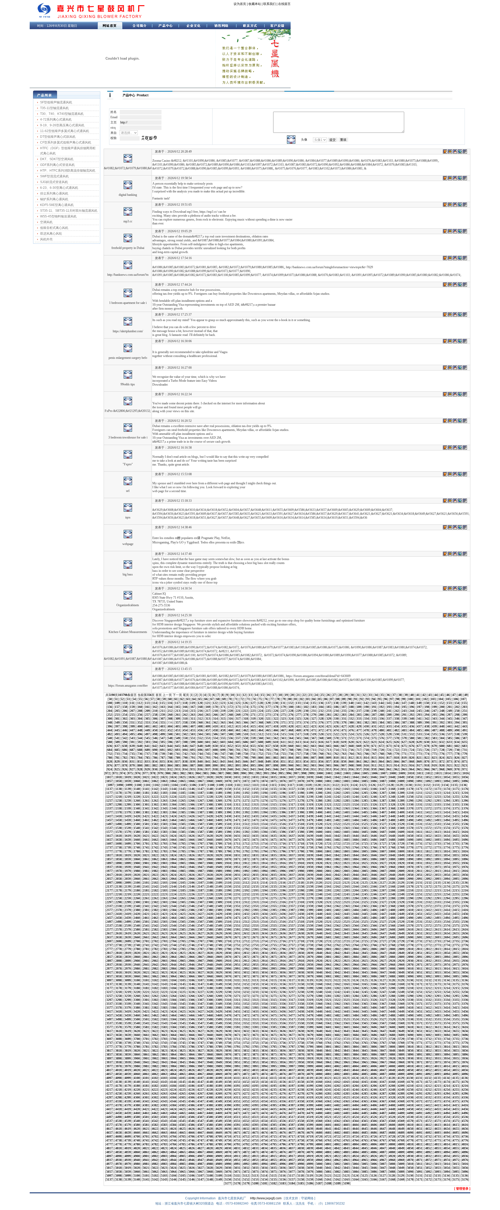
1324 (355, 804)
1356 (282, 808)
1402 (337, 812)
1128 (390, 785)
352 (140, 722)
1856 (465, 855)
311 (192, 718)
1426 (191, 816)
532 (411, 734)
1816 (465, 851)
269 (238, 715)
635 (464, 742)
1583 (164, 832)
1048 (392, 777)
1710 (228, 843)
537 (449, 734)
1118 (300, 785)
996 (288, 773)
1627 (200, 836)
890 (215, 765)
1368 (392, 808)
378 (336, 722)
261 (177, 715)
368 (260, 722)
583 (434, 738)
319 (253, 718)
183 (313, 707)
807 (313, 758)
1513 (255, 824)
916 (411, 765)
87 (331, 699)
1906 (191, 863)
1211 (419, 793)
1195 (273, 793)
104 (440, 699)
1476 (282, 820)
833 (147, 761)
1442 (337, 816)
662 (306, 746)
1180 (137, 793)
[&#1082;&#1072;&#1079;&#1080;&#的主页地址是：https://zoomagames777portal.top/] (460, 151)
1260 (137, 801)
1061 (146, 781)
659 (283, 746)
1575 (456, 828)
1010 (411, 773)
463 (253, 730)
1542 (155, 828)
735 (132, 754)
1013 (438, 773)
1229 (219, 797)
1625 (182, 836)
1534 (446, 824)
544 (140, 738)
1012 (429, 773)
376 (321, 722)
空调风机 (46, 222)
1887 (383, 859)
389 (419, 722)
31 (358, 695)
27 (334, 695)
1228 (210, 797)
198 (426, 707)
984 (198, 773)
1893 (437, 859)
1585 (182, 832)
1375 (456, 808)
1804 (355, 851)
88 (337, 699)
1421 (146, 816)
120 (200, 703)
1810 (410, 851)
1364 (355, 808)
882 (155, 765)
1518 (301, 824)
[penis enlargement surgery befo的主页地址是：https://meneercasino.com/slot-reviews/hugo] (460, 341)
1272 (246, 801)
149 (419, 703)
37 (394, 695)
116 (169, 703)
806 (306, 758)
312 (200, 718)
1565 (364, 828)
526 (366, 734)
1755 (273, 847)
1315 (273, 804)
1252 (428, 797)
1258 (118, 801)
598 (185, 742)
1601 (328, 832)
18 (280, 695)
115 (162, 703)
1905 (182, 863)
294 (426, 715)
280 (321, 715)
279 (313, 715)
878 (124, 765)
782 (124, 758)
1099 (129, 785)
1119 (308, 785)
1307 (200, 804)
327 (313, 718)
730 (457, 750)
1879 (310, 859)
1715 (273, 843)
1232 (246, 797)
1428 (210, 816)
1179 (127, 793)
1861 (146, 859)
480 (381, 730)
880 (140, 765)
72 (241, 699)
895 (253, 765)
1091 (419, 781)
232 (321, 711)
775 (434, 754)
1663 (164, 840)
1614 (446, 832)
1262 (155, 801)
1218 (118, 797)
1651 (419, 836)
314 (215, 718)
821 (419, 758)
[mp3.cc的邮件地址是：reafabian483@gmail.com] (450, 204)
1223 (164, 797)
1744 (173, 847)
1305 (182, 804)
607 (253, 742)
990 (243, 773)
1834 (264, 855)
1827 (200, 855)
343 (434, 718)
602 (215, 742)
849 (268, 761)
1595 (273, 832)
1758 (301, 847)
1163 (346, 789)
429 (359, 726)
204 (109, 711)
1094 (446, 781)
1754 (264, 847)
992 (258, 773)
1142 (155, 789)
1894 (446, 859)
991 (251, 773)
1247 (383, 797)
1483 (346, 820)
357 (177, 722)
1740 (137, 847)
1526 (374, 824)
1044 (355, 777)
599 (192, 742)
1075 (273, 781)
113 (147, 703)
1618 (118, 836)
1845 (364, 855)
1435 (273, 816)
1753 (255, 847)
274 (275, 715)
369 (268, 722)
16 (268, 695)
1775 (456, 847)
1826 (191, 855)
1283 (346, 801)
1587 (200, 832)
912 (381, 765)
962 (396, 769)
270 (245, 715)
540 (109, 738)
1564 (355, 828)
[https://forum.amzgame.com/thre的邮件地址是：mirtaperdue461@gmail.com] (450, 669)
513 (268, 734)
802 (275, 758)
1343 (164, 808)
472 (321, 730)
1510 (228, 824)
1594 (264, 832)
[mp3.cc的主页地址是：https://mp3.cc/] (460, 204)
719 (374, 750)
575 (374, 738)
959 (374, 769)
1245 (364, 797)
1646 (374, 836)
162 (155, 707)
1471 (237, 820)
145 (388, 703)
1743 (164, 847)
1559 (310, 828)
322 (275, 718)
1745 (182, 847)
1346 (191, 808)
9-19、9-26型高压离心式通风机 (62, 125)
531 (404, 734)
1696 (465, 840)
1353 (255, 808)
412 (230, 726)
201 (449, 707)
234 (336, 711)
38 (400, 695)
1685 (364, 840)
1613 (437, 832)
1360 (319, 808)
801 (268, 758)
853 (298, 761)
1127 (381, 785)
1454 (446, 816)
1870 (228, 859)
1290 (410, 801)
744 (200, 754)
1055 (456, 777)
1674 (264, 840)
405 (177, 726)
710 (306, 750)
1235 (273, 797)
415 (253, 726)
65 (200, 699)
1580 (137, 832)
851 (283, 761)
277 (298, 715)
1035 (273, 777)
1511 (237, 824)
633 (449, 742)
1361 (328, 808)
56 (146, 699)
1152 (246, 789)
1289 (401, 801)
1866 (191, 859)
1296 (465, 801)
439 (434, 726)
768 (381, 754)
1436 (282, 816)
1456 (465, 816)
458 (215, 730)
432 (381, 726)
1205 (364, 793)
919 (434, 765)
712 (321, 750)
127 (253, 703)
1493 (437, 820)
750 (245, 754)
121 (207, 703)
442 (457, 726)
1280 (319, 801)
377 (328, 722)
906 (336, 765)
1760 (319, 847)
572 (351, 738)
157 (117, 707)
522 (336, 734)
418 (275, 726)
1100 (138, 785)
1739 (127, 847)
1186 (191, 793)
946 (275, 769)
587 (464, 738)
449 (147, 730)
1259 (127, 801)
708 (291, 750)
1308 (210, 804)
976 (137, 773)
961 (389, 769)
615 (313, 742)
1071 (237, 781)
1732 (428, 843)
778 (457, 754)
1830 (228, 855)
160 (140, 707)
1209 (401, 793)
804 (291, 758)
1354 (264, 808)
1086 (374, 781)
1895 (456, 859)
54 (134, 699)
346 (457, 718)
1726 (374, 843)
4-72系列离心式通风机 (56, 119)
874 (457, 761)
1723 (346, 843)
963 (404, 769)
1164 (355, 789)
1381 (146, 812)
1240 (319, 797)
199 (434, 707)
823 (434, 758)
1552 (246, 828)
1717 (292, 843)
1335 (456, 804)
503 (192, 734)
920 (442, 765)
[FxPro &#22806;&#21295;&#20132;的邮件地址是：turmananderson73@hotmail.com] (450, 394)
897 (268, 765)
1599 (310, 832)
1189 (219, 793)
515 (283, 734)
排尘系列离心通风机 (54, 193)
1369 (401, 808)
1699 (127, 843)
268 (230, 715)
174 (245, 707)
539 (464, 734)
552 (200, 738)
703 (253, 750)
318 (245, 718)
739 (162, 754)
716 (351, 750)
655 (253, 746)
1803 (346, 851)
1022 (155, 777)
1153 (255, 789)
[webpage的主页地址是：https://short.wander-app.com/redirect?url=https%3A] (460, 527)
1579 (127, 832)
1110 (229, 785)
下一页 (177, 695)
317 (238, 718)
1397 (292, 812)
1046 (374, 777)
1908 (210, 863)
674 (396, 746)
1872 (246, 859)
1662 (155, 840)
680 (442, 746)
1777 (109, 851)
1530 (410, 824)
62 (182, 699)
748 (230, 754)
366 (245, 722)
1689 (401, 840)
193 (389, 707)
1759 (310, 847)
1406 (374, 812)
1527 (383, 824)
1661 (146, 840)
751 (253, 754)
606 (245, 742)
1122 (336, 785)
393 (449, 722)
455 (192, 730)
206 (124, 711)
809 (328, 758)
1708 (210, 843)
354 (155, 722)
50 (110, 699)
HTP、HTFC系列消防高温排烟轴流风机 (67, 170)
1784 (173, 851)
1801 (328, 851)
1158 (301, 789)
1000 (320, 773)
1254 (446, 797)
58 (158, 699)
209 (147, 711)
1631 (237, 836)
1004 (356, 773)
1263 (164, 801)
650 (215, 746)
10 (232, 695)
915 (404, 765)
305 (147, 718)
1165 (364, 789)
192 (381, 707)
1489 (401, 820)
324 (291, 718)
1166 (374, 789)
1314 (264, 804)
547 (162, 738)
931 (162, 769)
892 (230, 765)
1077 (292, 781)
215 (192, 711)
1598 (301, 832)
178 (275, 707)
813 (359, 758)
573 (359, 738)
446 (124, 730)
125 (237, 703)
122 (215, 703)
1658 (118, 840)
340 (411, 718)
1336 (465, 804)
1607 (383, 832)
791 (192, 758)
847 (253, 761)
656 (260, 746)
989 (236, 773)
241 (389, 711)
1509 (219, 824)
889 (207, 765)
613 (298, 742)
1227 (200, 797)
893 (238, 765)
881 (147, 765)
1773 (437, 847)
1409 (401, 812)
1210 (410, 793)
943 (253, 769)
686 (124, 750)
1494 (446, 820)
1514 (264, 824)
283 (343, 715)
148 (411, 703)
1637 (292, 836)
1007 (383, 773)
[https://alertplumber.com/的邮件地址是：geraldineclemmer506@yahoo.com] (450, 314)
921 (449, 765)
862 (366, 761)
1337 (109, 808)
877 (117, 765)
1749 (219, 847)
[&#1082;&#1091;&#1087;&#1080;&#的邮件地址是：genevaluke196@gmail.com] (450, 642)
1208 (392, 793)
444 (109, 730)
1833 (255, 855)
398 (124, 726)
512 (260, 734)
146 (396, 703)
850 (275, 761)
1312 (246, 804)
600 (200, 742)
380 (351, 722)
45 (441, 695)
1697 (109, 843)
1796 (282, 851)
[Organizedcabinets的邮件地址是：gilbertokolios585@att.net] (450, 588)
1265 (182, 801)
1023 (164, 777)
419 (283, 726)
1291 (419, 801)
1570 (410, 828)
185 (328, 707)
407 (192, 726)
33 (370, 695)
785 (147, 758)
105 (448, 699)
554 (215, 738)
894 (245, 765)
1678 (301, 840)
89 (343, 699)
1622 (155, 836)
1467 (200, 820)
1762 (337, 847)
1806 (374, 851)
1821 (146, 855)
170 (215, 707)
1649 (401, 836)
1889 (401, 859)
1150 (228, 789)
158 (124, 707)
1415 (456, 812)
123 (222, 703)
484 (411, 730)
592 (140, 742)
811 (343, 758)
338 (396, 718)
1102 (156, 785)
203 (464, 707)
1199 (310, 793)
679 (434, 746)
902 (306, 765)
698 (215, 750)
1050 (410, 777)
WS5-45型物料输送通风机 (58, 216)
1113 (255, 785)
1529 (401, 824)
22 (304, 695)
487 (434, 730)
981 (175, 773)
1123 (345, 785)
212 (170, 711)
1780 (137, 851)
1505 (182, 824)
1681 (328, 840)
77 (271, 699)
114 (154, 703)
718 (366, 750)
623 (374, 742)
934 (185, 769)
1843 (346, 855)
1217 (109, 797)
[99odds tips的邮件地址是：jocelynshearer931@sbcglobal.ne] (450, 367)
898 (275, 765)
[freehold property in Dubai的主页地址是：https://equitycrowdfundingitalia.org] (460, 231)
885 (177, 765)
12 (244, 695)
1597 (292, 832)
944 (260, 769)
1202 (337, 793)
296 (442, 715)
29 (346, 695)
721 (389, 750)
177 (268, 707)
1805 (364, 851)
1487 (383, 820)
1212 (428, 793)
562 (275, 738)
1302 (155, 804)
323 (283, 718)
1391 (237, 812)
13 (250, 695)
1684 (355, 840)
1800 (319, 851)
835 (162, 761)
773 (419, 754)
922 (457, 765)
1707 (200, 843)
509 (238, 734)
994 (273, 773)
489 (449, 730)
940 (230, 769)
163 (162, 707)
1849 (401, 855)
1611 (419, 832)
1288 (392, 801)
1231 (237, 797)
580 (411, 738)
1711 (237, 843)
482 (396, 730)
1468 (210, 820)
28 (340, 695)
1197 (292, 793)
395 (464, 722)
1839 (310, 855)
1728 (392, 843)
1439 (310, 816)
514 (275, 734)
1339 (127, 808)
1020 (137, 777)
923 (464, 765)
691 (162, 750)
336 (381, 718)
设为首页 (240, 4)
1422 (155, 816)
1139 (127, 789)
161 (147, 707)
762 (336, 754)
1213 (437, 793)
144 (381, 703)
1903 (164, 863)
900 (291, 765)
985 (205, 773)
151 (434, 703)
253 (117, 715)
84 (313, 699)
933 (177, 769)
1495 (456, 820)
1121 (326, 785)
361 (207, 722)
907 (343, 765)
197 (419, 707)
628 (411, 742)
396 (109, 726)
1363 (346, 808)
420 (291, 726)
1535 (456, 824)
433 (389, 726)
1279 (310, 801)
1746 (191, 847)
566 (306, 738)
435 (404, 726)
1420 (137, 816)
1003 (347, 773)
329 (328, 718)
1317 (292, 804)
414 (245, 726)
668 (351, 746)
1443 (346, 816)
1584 (173, 832)
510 (245, 734)
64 (194, 699)
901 (298, 765)
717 (359, 750)
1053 (437, 777)
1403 (346, 812)
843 (223, 761)
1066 (191, 781)
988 (228, 773)
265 (207, 715)
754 (275, 754)
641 (147, 746)
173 (238, 707)
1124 (354, 785)
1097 (111, 785)
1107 (202, 785)
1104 (174, 785)
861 (359, 761)
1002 (338, 773)
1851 (419, 855)
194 (396, 707)
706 (275, 750)
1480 (319, 820)
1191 (237, 793)
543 (132, 738)
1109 (220, 785)
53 (128, 699)
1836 (282, 855)
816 (381, 758)
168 (200, 707)
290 (396, 715)
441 (449, 726)
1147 (200, 789)
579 (404, 738)
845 (238, 761)
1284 (355, 801)
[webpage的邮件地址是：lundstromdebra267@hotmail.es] (450, 527)
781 (117, 758)
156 (109, 707)
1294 (446, 801)
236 (351, 711)
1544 (173, 828)
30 (352, 695)
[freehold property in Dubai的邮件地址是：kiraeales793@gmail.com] (450, 231)
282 (336, 715)
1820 (137, 855)
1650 (410, 836)
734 (124, 754)
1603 (346, 832)
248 (442, 711)
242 (396, 711)
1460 (137, 820)
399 (132, 726)
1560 (319, 828)
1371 (419, 808)
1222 (155, 797)
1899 (127, 863)
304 (140, 718)
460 (230, 730)
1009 (402, 773)
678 (426, 746)
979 (160, 773)
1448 (392, 816)
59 (164, 699)
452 (170, 730)
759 (313, 754)
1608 (392, 832)
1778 (118, 851)
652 (230, 746)
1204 (355, 793)
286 (366, 715)
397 (117, 726)
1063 (164, 781)
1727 (383, 843)
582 (426, 738)
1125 (363, 785)
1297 (109, 804)
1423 (164, 816)
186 (336, 707)
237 (359, 711)
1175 (456, 789)
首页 (158, 695)
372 (291, 722)
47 (453, 695)
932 (170, 769)
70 (230, 699)
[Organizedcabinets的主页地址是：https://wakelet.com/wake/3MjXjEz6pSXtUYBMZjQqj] (460, 588)
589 (117, 742)
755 (283, 754)
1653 (437, 836)
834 (155, 761)
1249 (401, 797)
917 (419, 765)
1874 (264, 859)
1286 (374, 801)
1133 (436, 785)
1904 (173, 863)
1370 (410, 808)
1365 (364, 808)
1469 (219, 820)
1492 (428, 820)
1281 (328, 801)
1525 (364, 824)
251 (464, 711)
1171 (419, 789)
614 (306, 742)
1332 (428, 804)
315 (223, 718)
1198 (301, 793)
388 (411, 722)
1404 (355, 812)
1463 (164, 820)
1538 (118, 828)
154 (456, 703)
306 (155, 718)
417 (268, 726)
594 (155, 742)
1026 (191, 777)
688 (140, 750)
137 (328, 703)
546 (155, 738)
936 (200, 769)
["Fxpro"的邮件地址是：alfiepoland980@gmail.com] (450, 447)
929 (147, 769)
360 (200, 722)
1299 (127, 804)
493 (117, 734)
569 (328, 738)
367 (253, 722)
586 (457, 738)
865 (389, 761)
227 (283, 711)
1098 (120, 785)
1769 (401, 847)
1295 (456, 801)
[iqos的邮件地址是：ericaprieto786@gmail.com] (450, 501)
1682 (337, 840)
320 (260, 718)
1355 (273, 808)
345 (449, 718)
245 (419, 711)
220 (230, 711)
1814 (446, 851)
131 (283, 703)
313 (207, 718)
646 (185, 746)
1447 (383, 816)
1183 (164, 793)
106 (455, 699)
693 (177, 750)
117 (177, 703)
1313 (255, 804)
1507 (200, 824)
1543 (164, 828)
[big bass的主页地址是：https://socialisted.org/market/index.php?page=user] (460, 554)
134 (305, 703)
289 (389, 715)
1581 (146, 832)
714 (336, 750)
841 (207, 761)
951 (313, 769)
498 (155, 734)
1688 (392, 840)
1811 (419, 851)
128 (260, 703)
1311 (237, 804)
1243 (346, 797)
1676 (282, 840)
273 (268, 715)
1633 (255, 836)
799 (253, 758)
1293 (437, 801)
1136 (463, 785)
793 (207, 758)
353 (147, 722)
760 (321, 754)
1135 (454, 785)
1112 (246, 785)
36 (388, 695)
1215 (456, 793)
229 (298, 711)
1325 (364, 804)
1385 (182, 812)
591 (132, 742)
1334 (446, 804)
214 (185, 711)
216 (200, 711)
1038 (301, 777)
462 (245, 730)
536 (442, 734)
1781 (146, 851)
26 (328, 695)
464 (260, 730)
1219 (127, 797)
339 (404, 718)
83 (307, 699)
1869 (219, 859)
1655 (456, 836)
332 (351, 718)
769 (389, 754)
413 (238, 726)
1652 (428, 836)
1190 (228, 793)
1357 (292, 808)
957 (359, 769)
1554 (264, 828)
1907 (200, 863)
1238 (301, 797)
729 (449, 750)
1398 (301, 812)
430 (366, 726)
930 (155, 769)
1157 (292, 789)
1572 (428, 828)
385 (389, 722)
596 (170, 742)
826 (457, 758)
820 (411, 758)
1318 (301, 804)
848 (260, 761)
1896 (465, 859)
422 (306, 726)
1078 (301, 781)
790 (185, 758)
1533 (437, 824)
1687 (383, 840)
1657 (109, 840)
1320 (319, 804)
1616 (465, 832)
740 (170, 754)
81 (295, 699)
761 (328, 754)
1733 (437, 843)
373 (298, 722)
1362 (337, 808)
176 (260, 707)
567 (313, 738)
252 (109, 715)
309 (177, 718)
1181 (146, 793)
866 (396, 761)
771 (404, 754)
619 (343, 742)
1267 (200, 801)
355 (162, 722)
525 (359, 734)
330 (336, 718)
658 (275, 746)
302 (124, 718)
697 (207, 750)
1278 (301, 801)
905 (328, 765)
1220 (137, 797)
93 (367, 699)
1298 (118, 804)
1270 (228, 801)
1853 (437, 855)
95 (379, 699)
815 (374, 758)
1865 (182, 859)
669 (359, 746)
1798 (301, 851)
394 (457, 722)
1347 (200, 808)
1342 (155, 808)
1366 (374, 808)
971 (464, 769)
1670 (228, 840)
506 (215, 734)
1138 (118, 789)
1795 (273, 851)
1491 (419, 820)
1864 (173, 859)
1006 (374, 773)
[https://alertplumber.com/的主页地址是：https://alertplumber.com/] (460, 314)
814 (366, 758)
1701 (146, 843)
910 (366, 765)
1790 (228, 851)
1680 (319, 840)
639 (132, 746)
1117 (291, 785)
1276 (282, 801)
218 (215, 711)
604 (230, 742)
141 (358, 703)
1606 (374, 832)
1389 (219, 812)
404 (170, 726)
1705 (182, 843)
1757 (292, 847)
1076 (282, 781)
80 (289, 699)
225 (268, 711)
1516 (282, 824)
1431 (237, 816)
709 (298, 750)
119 (192, 703)
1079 (310, 781)
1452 (428, 816)
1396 (282, 812)
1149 (219, 789)
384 (381, 722)
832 (140, 761)
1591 (237, 832)
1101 (147, 785)
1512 (246, 824)
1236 (282, 797)
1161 (328, 789)
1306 (191, 804)
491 (464, 730)
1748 (210, 847)
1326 (374, 804)
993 (266, 773)
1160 (319, 789)
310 (185, 718)
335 (374, 718)
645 (177, 746)
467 (283, 730)
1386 (191, 812)
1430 (228, 816)
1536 (465, 824)
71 (236, 699)
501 (177, 734)
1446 (374, 816)
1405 (364, 812)
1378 (118, 812)
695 (192, 750)
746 (215, 754)
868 (411, 761)
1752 (246, 847)
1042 (337, 777)
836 (170, 761)
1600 (319, 832)
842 (215, 761)
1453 (437, 816)
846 (245, 761)
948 (291, 769)
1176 (465, 789)
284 (351, 715)
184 (321, 707)
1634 (264, 836)
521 (328, 734)
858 (336, 761)
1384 (173, 812)
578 (396, 738)
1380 (137, 812)
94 (373, 699)
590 (124, 742)
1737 (109, 847)
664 (321, 746)
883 (162, 765)
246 (426, 711)
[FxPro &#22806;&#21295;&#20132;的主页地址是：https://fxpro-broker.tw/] (460, 394)
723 (404, 750)
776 (442, 754)
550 (185, 738)
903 (313, 765)
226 (275, 711)
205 (117, 711)
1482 (337, 820)
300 (109, 718)
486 (426, 730)
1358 (301, 808)
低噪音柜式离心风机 (54, 228)
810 (336, 758)
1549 (219, 828)
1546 (191, 828)
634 (457, 742)
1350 (228, 808)
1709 (219, 843)
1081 (328, 781)
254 (124, 715)
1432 (246, 816)
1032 (246, 777)
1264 (173, 801)
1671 (237, 840)
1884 (355, 859)
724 (411, 750)
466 (275, 730)
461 (238, 730)
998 (304, 773)
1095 (456, 781)
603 (223, 742)
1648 (392, 836)
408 (200, 726)
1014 (447, 773)
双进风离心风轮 (51, 233)
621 (359, 742)
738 (155, 754)
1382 (155, 812)
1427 (200, 816)
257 (147, 715)
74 (253, 699)
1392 (246, 812)
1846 (374, 855)
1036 (282, 777)
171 (223, 707)
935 (192, 769)
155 (464, 703)
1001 (329, 773)
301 (117, 718)
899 (283, 765)
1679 (310, 840)
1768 (392, 847)
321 (268, 718)
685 (117, 750)
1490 (410, 820)
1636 (282, 836)
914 (396, 765)
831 (132, 761)
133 (298, 703)
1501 (146, 824)
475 (343, 730)
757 (298, 754)
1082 (337, 781)
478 (366, 730)
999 (311, 773)
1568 (392, 828)
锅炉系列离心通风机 (54, 199)
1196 (282, 793)
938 (215, 769)
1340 (137, 808)
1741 (146, 847)
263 (192, 715)
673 (389, 746)
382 (366, 722)
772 (411, 754)
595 (162, 742)
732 (109, 754)
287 (374, 715)
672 (381, 746)
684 (109, 750)
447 (132, 730)
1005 (365, 773)
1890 (410, 859)
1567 (383, 828)
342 (426, 718)
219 (223, 711)
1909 (219, 863)
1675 (273, 840)
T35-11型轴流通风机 (54, 108)
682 (457, 746)
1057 (109, 781)
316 (230, 718)
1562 (337, 828)
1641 (328, 836)
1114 (264, 785)
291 (404, 715)
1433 (255, 816)
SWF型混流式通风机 (54, 176)
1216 (465, 793)
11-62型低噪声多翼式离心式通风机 (64, 131)
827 (464, 758)
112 (139, 703)
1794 (264, 851)
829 (117, 761)
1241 (328, 797)
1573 (437, 828)
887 (192, 765)
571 (343, 738)
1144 (173, 789)
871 (434, 761)
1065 (182, 781)
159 (132, 707)
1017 (109, 777)
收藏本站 (254, 4)
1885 (364, 859)
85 (319, 699)
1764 (355, 847)
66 (206, 699)
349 (117, 722)
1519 (310, 824)
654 (245, 746)
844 (230, 761)
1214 (446, 793)
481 (389, 730)
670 (366, 746)
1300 (137, 804)
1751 (237, 847)
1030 (228, 777)
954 (336, 769)
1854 (446, 855)
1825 (182, 855)
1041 (328, 777)
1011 (420, 773)
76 (265, 699)
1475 (273, 820)
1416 (465, 812)
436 (411, 726)
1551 (237, 828)
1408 (392, 812)
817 (389, 758)
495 (132, 734)
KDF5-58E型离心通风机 (57, 205)
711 (313, 750)
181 (298, 707)
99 (403, 699)
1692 (428, 840)
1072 (246, 781)
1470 (228, 820)
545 (147, 738)
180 (291, 707)
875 (464, 761)
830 (124, 761)
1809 (401, 851)
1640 (319, 836)
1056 (465, 777)
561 (268, 738)
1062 (155, 781)
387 (404, 722)
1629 (219, 836)
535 (434, 734)
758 (306, 754)
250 (457, 711)
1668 (210, 840)
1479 (310, 820)
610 (275, 742)
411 (223, 726)
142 (366, 703)
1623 (164, 836)
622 (366, 742)
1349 (219, 808)
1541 (146, 828)
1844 (355, 855)
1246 (374, 797)
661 (298, 746)
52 (122, 699)
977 (145, 773)
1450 (410, 816)
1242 (337, 797)
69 (224, 699)
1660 (137, 840)
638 (124, 746)
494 (124, 734)
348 (109, 722)
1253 (437, 797)
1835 (273, 855)
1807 (383, 851)
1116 (282, 785)
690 (155, 750)
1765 (364, 847)
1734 (446, 843)
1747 (200, 847)
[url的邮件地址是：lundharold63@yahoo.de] (450, 474)
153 (449, 703)
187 (343, 707)
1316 (282, 804)
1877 (292, 859)
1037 (292, 777)
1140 (137, 789)
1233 (255, 797)
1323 (346, 804)
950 (306, 769)
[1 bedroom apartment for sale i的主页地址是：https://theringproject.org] (460, 284)
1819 (127, 855)
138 (336, 703)
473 (328, 730)
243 (404, 711)
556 (230, 738)
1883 (346, 859)
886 (185, 765)
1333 (437, 804)
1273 (255, 801)
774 (426, 754)
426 (336, 726)
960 (381, 769)
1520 (319, 824)
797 (238, 758)
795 (223, 758)
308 (170, 718)
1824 (173, 855)
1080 (319, 781)
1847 (383, 855)
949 (298, 769)
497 (147, 734)
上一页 (167, 695)
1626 (191, 836)
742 (185, 754)
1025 (182, 777)
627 (404, 742)
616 (321, 742)
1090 (410, 781)
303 (132, 718)
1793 (255, 851)
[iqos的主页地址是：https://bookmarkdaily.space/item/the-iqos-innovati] (460, 501)
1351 (237, 808)
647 (192, 746)
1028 (210, 777)
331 (343, 718)
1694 (446, 840)
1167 (383, 789)
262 (185, 715)
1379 (127, 812)
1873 (255, 859)
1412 (428, 812)
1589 (219, 832)
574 (366, 738)
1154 (264, 789)
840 (200, 761)
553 (207, 738)
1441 (328, 816)
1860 (137, 859)
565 (298, 738)
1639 (310, 836)
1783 (164, 851)
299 (464, 715)
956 (351, 769)
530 (396, 734)
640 (140, 746)
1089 (401, 781)
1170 (410, 789)
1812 (428, 851)
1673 (255, 840)
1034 (264, 777)
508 (230, 734)
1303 (164, 804)
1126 (372, 785)
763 (343, 754)
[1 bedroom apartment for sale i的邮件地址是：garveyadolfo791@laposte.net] (450, 284)
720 (381, 750)
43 (430, 695)
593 (147, 742)
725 (419, 750)
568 (321, 738)
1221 (146, 797)
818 (396, 758)
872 (442, 761)
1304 (173, 804)
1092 (428, 781)
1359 (310, 808)
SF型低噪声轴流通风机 (56, 102)
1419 (127, 816)
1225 (182, 797)
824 (442, 758)
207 (132, 711)
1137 (109, 789)
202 (457, 707)
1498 (118, 824)
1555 (273, 828)
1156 (282, 789)
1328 (392, 804)
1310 (228, 804)
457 (207, 730)
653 (238, 746)
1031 (237, 777)
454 (185, 730)
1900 (137, 863)
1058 (118, 781)
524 (351, 734)
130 (275, 703)
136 (320, 703)
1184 (173, 793)
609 (268, 742)
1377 (109, 812)
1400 (319, 812)
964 (411, 769)
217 (207, 711)
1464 (173, 820)
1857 (109, 859)
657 (268, 746)
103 (433, 699)
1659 (127, 840)
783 (132, 758)
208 (140, 711)
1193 (255, 793)
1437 (292, 816)
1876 (282, 859)
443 (464, 726)
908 (351, 765)
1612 (428, 832)
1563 (346, 828)
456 (200, 730)
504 (200, 734)
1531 (419, 824)
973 (115, 773)
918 (426, 765)
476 (351, 730)
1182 (155, 793)
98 (397, 699)
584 (442, 738)
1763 (346, 847)
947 (283, 769)
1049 (401, 777)
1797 (292, 851)
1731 (419, 843)
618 (336, 742)
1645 (364, 836)
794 (215, 758)
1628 (210, 836)
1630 (228, 836)
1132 (427, 785)
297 (449, 715)
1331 (419, 804)
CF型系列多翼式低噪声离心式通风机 (65, 142)
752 (260, 754)
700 (230, 750)
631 (434, 742)
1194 (264, 793)
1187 (200, 793)
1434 (264, 816)
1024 (173, 777)
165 (177, 707)
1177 (109, 793)
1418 (118, 816)
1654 (446, 836)
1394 (264, 812)
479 (374, 730)
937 (207, 769)
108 (109, 703)
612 (291, 742)
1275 (273, 801)
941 (238, 769)
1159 (310, 789)
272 (260, 715)
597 (177, 742)
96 (385, 699)
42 (424, 695)
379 (343, 722)
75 (259, 699)
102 (425, 699)
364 (230, 722)
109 (117, 703)
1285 (364, 801)
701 (238, 750)
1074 (264, 781)
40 (412, 695)
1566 (374, 828)
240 (381, 711)
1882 (337, 859)
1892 (428, 859)
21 (298, 695)
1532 (428, 824)
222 (245, 711)
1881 (328, 859)
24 (316, 695)
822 (426, 758)
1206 (374, 793)
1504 (173, 824)
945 (268, 769)
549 (177, 738)
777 (449, 754)
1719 (310, 843)
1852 (428, 855)
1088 (392, 781)
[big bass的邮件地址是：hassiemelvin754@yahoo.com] (450, 554)
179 (283, 707)
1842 (337, 855)
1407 (383, 812)
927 (132, 769)
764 (351, 754)
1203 (346, 793)
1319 (310, 804)
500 (170, 734)
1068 (210, 781)
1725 (364, 843)
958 (366, 769)
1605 (364, 832)
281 (328, 715)
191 (374, 707)
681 (449, 746)
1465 (182, 820)
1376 (465, 808)
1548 (210, 828)
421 (298, 726)
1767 (383, 847)
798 (245, 758)
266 (215, 715)
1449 (401, 816)
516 (291, 734)
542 (124, 738)
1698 (118, 843)
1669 (219, 840)
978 (153, 773)
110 (124, 703)
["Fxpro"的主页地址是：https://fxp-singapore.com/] (460, 447)
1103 (165, 785)
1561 (328, 828)
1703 (164, 843)
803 (283, 758)
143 (373, 703)
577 (389, 738)
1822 (155, 855)
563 (283, 738)
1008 (393, 773)
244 (411, 711)
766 (366, 754)
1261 (146, 801)
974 (122, 773)
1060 (137, 781)
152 (441, 703)
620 (351, 742)
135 (313, 703)
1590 (228, 832)
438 (426, 726)
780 (109, 758)
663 (313, 746)
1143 (164, 789)
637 (117, 746)
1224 (173, 797)
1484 (355, 820)
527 (374, 734)
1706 (191, 843)
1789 (219, 851)
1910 (228, 863)
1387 (200, 812)
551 (192, 738)
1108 (211, 785)
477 (359, 730)
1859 (127, 859)
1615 (456, 832)
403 (162, 726)
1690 (410, 840)
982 (183, 773)
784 (140, 758)
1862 (155, 859)
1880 (319, 859)
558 (245, 738)
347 (464, 718)
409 (207, 726)
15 (262, 695)
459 (223, 730)
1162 (337, 789)
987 (220, 773)
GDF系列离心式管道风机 (57, 165)
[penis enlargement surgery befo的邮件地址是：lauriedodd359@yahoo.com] (450, 341)
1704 (173, 843)
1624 (173, 836)
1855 (456, 855)
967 (434, 769)
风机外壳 (46, 239)
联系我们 (269, 4)
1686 (374, 840)
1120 (317, 785)
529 (389, 734)
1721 (328, 843)
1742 (155, 847)
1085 (364, 781)
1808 (392, 851)
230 (306, 711)
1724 (355, 843)
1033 (255, 777)
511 (253, 734)
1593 (255, 832)
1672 (246, 840)
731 (464, 750)
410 (215, 726)
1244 (355, 797)
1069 (219, 781)
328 (321, 718)
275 (283, 715)
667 (343, 746)
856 (321, 761)
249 (449, 711)
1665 (182, 840)
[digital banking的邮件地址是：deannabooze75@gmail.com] (450, 178)
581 (419, 738)
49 (465, 695)
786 (155, 758)
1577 (109, 832)
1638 (301, 836)
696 (200, 750)
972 (107, 773)
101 (418, 699)
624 (381, 742)
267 (223, 715)
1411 (419, 812)
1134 (445, 785)
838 (185, 761)
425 (328, 726)
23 (310, 695)
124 (230, 703)
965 (419, 769)
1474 (264, 820)
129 (268, 703)
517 (298, 734)
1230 (228, 797)
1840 (319, 855)
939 (223, 769)
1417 (109, 816)
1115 (273, 785)
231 (313, 711)
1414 (446, 812)
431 (374, 726)
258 (155, 715)
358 (185, 722)
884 (170, 765)
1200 (319, 793)
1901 (146, 863)
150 (426, 703)
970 (457, 769)
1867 (200, 859)
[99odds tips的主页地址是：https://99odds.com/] (460, 367)
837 (177, 761)
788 (170, 758)
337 (389, 718)
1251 (419, 797)
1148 (210, 789)
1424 (173, 816)
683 (464, 746)
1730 (410, 843)
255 (132, 715)
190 (366, 707)
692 (170, 750)
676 (411, 746)
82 (301, 699)
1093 (437, 781)
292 (411, 715)
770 (396, 754)
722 (396, 750)
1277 (292, 801)
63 (188, 699)
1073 (255, 781)
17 (274, 695)
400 (140, 726)
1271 (237, 801)
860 (351, 761)
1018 (118, 777)
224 (260, 711)
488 (442, 730)
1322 (337, 804)
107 (463, 699)
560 (260, 738)
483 (404, 730)
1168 (392, 789)
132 (290, 703)
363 (223, 722)
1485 (364, 820)
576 (381, 738)
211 (162, 711)
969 (449, 769)
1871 (237, 859)
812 (351, 758)
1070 (228, 781)
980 (168, 773)
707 (283, 750)
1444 (355, 816)
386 (396, 722)
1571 (419, 828)
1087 (383, 781)
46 (447, 695)
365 (238, 722)
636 (109, 746)
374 (306, 722)
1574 (446, 828)
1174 (446, 789)
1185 (182, 793)
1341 (146, 808)
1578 (118, 832)
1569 (401, 828)
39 (406, 695)
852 (291, 761)
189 (359, 707)
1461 (146, 820)
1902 (155, 863)
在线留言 (284, 4)
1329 (401, 804)
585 (449, 738)
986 (213, 773)
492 (109, 734)
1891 (419, 859)
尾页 (186, 695)
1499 (127, 824)
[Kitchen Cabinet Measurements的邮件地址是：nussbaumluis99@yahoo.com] (450, 615)
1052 (428, 777)
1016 (466, 773)
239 (374, 711)
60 (170, 699)
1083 (346, 781)
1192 (246, 793)
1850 (410, 855)
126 (245, 703)
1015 (456, 773)
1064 (173, 781)
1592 (246, 832)
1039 (310, 777)
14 (256, 695)
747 (223, 754)
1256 (465, 797)
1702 (155, 843)
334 (366, 718)
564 (291, 738)
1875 (273, 859)
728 (442, 750)
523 (343, 734)
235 (343, 711)
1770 (410, 847)
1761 (328, 847)
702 (245, 750)
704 (260, 750)
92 (361, 699)
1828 (210, 855)
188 (351, 707)
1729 (401, 843)
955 (343, 769)
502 (185, 734)
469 (298, 730)
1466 (191, 820)
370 (275, 722)
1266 (191, 801)
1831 (237, 855)
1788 (210, 851)
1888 (392, 859)
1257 (109, 801)
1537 (109, 828)
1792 (246, 851)
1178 (118, 793)
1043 (346, 777)
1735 (456, 843)
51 (116, 699)
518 (306, 734)
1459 (127, 820)
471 (313, 730)
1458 (118, 820)
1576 (465, 828)
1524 (355, 824)
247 (434, 711)
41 (418, 695)
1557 (292, 828)
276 (291, 715)
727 (434, 750)
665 (328, 746)
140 (351, 703)
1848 (392, 855)
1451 (419, 816)
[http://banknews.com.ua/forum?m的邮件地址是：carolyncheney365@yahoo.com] (450, 258)
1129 (399, 785)
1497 (109, 824)
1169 (401, 789)
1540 (137, 828)
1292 (428, 801)
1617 (109, 836)
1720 (319, 843)
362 (215, 722)
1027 (200, 777)
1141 (146, 789)
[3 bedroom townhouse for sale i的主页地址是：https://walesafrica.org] (460, 421)
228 (291, 711)
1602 (337, 832)
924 (109, 769)
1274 (264, 801)
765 (359, 754)
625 (389, 742)
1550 (228, 828)
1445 (364, 816)
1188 (210, 793)
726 (426, 750)
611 (283, 742)
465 (268, 730)
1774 (446, 847)
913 (389, 765)
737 (147, 754)
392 (442, 722)
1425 (182, 816)
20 (292, 695)
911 (374, 765)
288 (381, 715)
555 (223, 738)
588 (109, 742)
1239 (310, 797)
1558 (301, 828)
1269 (219, 801)
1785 (182, 851)
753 (268, 754)
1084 (355, 781)
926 (124, 769)
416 (260, 726)
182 (306, 707)
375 (313, 722)
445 (117, 730)
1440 (319, 816)
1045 (364, 777)
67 (212, 699)
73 (247, 699)
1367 (383, 808)
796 (230, 758)
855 (313, 761)
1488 (392, 820)
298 (457, 715)
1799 (310, 851)
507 (223, 734)
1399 (310, 812)
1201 (328, 793)
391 (434, 722)
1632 (246, 836)
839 (192, 761)
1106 (193, 785)
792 (200, 758)
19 (286, 695)
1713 (255, 843)
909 (359, 765)
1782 (155, 851)
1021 (146, 777)
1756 (282, 847)
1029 (219, 777)
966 (426, 769)
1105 (183, 785)
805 (298, 758)
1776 (465, 847)
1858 (118, 859)
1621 (146, 836)
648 (200, 746)
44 (436, 695)
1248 (392, 797)
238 (366, 711)
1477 (292, 820)
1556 (282, 828)
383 (374, 722)
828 (109, 761)
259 (162, 715)
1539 (127, 828)
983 (190, 773)
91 (355, 699)
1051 (419, 777)
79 (283, 699)
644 (170, 746)
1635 (273, 836)
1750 (228, 847)
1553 (255, 828)
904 (321, 765)
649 (207, 746)
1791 (237, 851)
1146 (191, 789)
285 (359, 715)
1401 (328, 812)
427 (343, 726)
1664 (173, 840)
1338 (118, 808)
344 (442, 718)
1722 (337, 843)
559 (253, 738)
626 (396, 742)
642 (155, 746)
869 (419, 761)
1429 (219, 816)
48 (459, 695)
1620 (137, 836)
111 (132, 703)
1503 (164, 824)
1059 (127, 781)
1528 (392, 824)
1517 (292, 824)
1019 (127, 777)
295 (434, 715)
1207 (383, 793)
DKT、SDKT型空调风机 (56, 159)
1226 (191, 797)
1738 (118, 847)
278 (306, 715)
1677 (292, 840)
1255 (456, 797)
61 (176, 699)
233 (328, 711)
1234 (264, 797)
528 (381, 734)
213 (177, 711)
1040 (319, 777)
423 (313, 726)
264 (200, 715)
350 (124, 722)
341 (419, 718)
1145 (182, 789)
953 (328, 769)
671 (374, 746)
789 (177, 758)
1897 (109, 863)
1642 (337, 836)
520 (321, 734)
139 (343, 703)
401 (147, 726)
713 (328, 750)
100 (410, 699)
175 (253, 707)
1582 (155, 832)
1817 (109, 855)
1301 (146, 804)
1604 (355, 832)
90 (349, 699)
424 (321, 726)
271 (253, 715)
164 (170, 707)
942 (245, 769)
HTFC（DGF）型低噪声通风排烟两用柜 (68, 148)
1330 (410, 804)
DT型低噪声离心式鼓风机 (58, 137)
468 (291, 730)
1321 (328, 804)
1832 (246, 855)
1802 (337, 851)
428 (351, 726)
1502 (155, 824)
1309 (219, 804)
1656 (465, 836)
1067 (200, 781)
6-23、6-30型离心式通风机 (59, 188)
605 (238, 742)
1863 (164, 859)
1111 (238, 785)
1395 (273, 812)
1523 (346, 824)
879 (132, 765)
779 (464, 754)
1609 (401, 832)
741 (177, 754)
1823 (164, 855)
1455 (456, 816)
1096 (465, 781)
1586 (191, 832)
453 (177, 730)
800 (260, 758)
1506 (191, 824)
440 (442, 726)
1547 (200, 828)
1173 (437, 789)
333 (359, 718)
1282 (337, 801)
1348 (210, 808)
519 (313, 734)
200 (442, 707)
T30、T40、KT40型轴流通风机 (62, 114)
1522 (337, 824)
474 (336, 730)
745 (207, 754)
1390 (228, 812)
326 (306, 718)
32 (364, 695)
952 (321, 769)
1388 (210, 812)
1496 (465, 820)
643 (162, 746)
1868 (210, 859)
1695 (456, 840)
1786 (191, 851)
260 (170, 715)
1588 (210, 832)
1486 (374, 820)
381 (359, 722)
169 (207, 707)
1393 (255, 812)
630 (426, 742)
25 (322, 695)
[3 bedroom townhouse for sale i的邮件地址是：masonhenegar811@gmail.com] (450, 421)
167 (192, 707)
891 (223, 765)
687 (132, 750)
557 (238, 738)
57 (152, 699)
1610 (410, 832)
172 (230, 707)
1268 (210, 801)
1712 (246, 843)
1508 (210, 824)
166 (185, 707)
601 (207, 742)
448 (140, 730)
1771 (419, 847)
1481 (328, 820)
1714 (264, 843)
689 (147, 750)
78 (277, 699)
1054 (446, 777)
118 (185, 703)
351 (132, 722)
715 (343, 750)
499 (162, 734)
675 (404, 746)
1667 (200, 840)
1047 (383, 777)
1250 (410, 797)
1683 (346, 840)
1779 (127, 851)
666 (336, 746)
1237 (292, 797)
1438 (301, 816)
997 (296, 773)
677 (419, 746)
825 (449, 758)
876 (109, 765)
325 (298, 718)
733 (117, 754)
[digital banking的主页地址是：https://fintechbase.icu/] (460, 178)
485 (419, 730)
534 (426, 734)
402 (155, 726)
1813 (437, 851)
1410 (410, 812)
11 (238, 695)
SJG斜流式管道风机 (54, 182)
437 (419, 726)
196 (411, 707)
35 (382, 695)
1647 (383, 836)
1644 (355, 836)
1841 (328, 855)
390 (426, 722)
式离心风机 (48, 153)
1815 (456, 851)
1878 (301, 859)
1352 (246, 808)
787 (162, 758)
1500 (137, 824)
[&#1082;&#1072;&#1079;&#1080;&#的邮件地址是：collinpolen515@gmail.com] (450, 151)
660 (291, 746)
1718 (301, 843)
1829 (219, 855)
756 (291, 754)
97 (391, 699)
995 (281, 773)
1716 (282, 843)
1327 (383, 804)
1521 (328, 824)
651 (223, 746)
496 (140, 734)
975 (130, 773)
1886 (374, 859)
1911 (237, 863)
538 (457, 734)
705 (268, 750)
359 (192, 722)
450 (155, 730)
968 (442, 769)
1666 (191, 840)
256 (140, 715)
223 (253, 711)
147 (404, 703)
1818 (118, 855)
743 (192, 754)
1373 (437, 808)
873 (449, 761)
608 (260, 742)
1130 (408, 785)
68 (218, 699)
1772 (428, 847)
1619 (127, 836)
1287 (383, 801)
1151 (237, 789)
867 (404, 761)
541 (117, 738)
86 (325, 699)
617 (328, 742)
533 (419, 734)
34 (376, 695)
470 (306, 730)
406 (185, 726)
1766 (374, 847)
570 (336, 738)
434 (396, 726)
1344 (173, 808)
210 (155, 711)
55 (140, 699)
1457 (109, 820)
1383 (164, 812)
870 (426, 761)
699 (223, 750)
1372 (428, 808)
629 (419, 742)
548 (170, 738)
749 (238, 754)
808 (321, 758)
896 (260, 765)
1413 (437, 812)
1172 (428, 789)
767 (374, 754)
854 (306, 761)
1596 (282, 832)
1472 (246, 820)
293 (419, 715)
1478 (301, 820)
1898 (118, 863)
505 (207, 734)
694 (185, 750)
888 (200, 765)
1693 (437, 840)
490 (457, 730)
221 (238, 711)
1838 (301, 855)
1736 (465, 843)
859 (343, 761)
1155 (273, 789)
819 (404, 758)
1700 (137, 843)
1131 (418, 785)
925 (117, 769)
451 (162, 730)
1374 (446, 808)
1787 (200, 851)
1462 (155, 820)
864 (381, 761)
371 (283, 722)
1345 (182, 808)
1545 (182, 828)
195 (404, 707)
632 (442, 742)
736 (140, 754)
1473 (255, 820)
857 (328, 761)
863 (374, 761)
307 (162, 718)
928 (140, 769)
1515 (273, 824)
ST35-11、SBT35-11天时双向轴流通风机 (68, 210)
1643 (346, 836)
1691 (419, 840)
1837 (292, 855)
